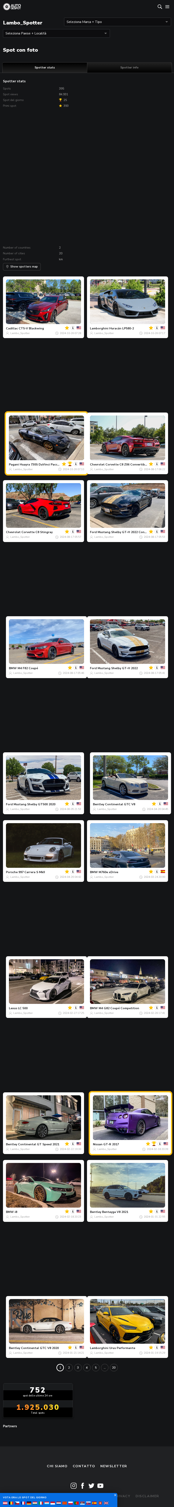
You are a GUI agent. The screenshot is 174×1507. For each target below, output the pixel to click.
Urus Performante (122, 1348)
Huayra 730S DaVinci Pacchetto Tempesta (50, 464)
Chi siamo (57, 1466)
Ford (93, 532)
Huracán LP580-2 (121, 328)
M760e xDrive (108, 872)
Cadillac (12, 328)
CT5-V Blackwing (31, 328)
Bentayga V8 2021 (115, 1212)
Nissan (97, 1144)
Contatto (84, 1466)
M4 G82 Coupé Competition (119, 1008)
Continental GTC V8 (120, 804)
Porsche (12, 872)
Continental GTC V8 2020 (40, 1348)
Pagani (14, 464)
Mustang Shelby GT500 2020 (34, 804)
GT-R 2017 (111, 1144)
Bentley (98, 804)
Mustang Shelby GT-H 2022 (118, 668)
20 (113, 1368)
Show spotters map (24, 267)
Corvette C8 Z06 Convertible (126, 464)
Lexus (13, 1008)
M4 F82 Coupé (28, 668)
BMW (13, 668)
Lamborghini (99, 328)
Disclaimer (147, 1496)
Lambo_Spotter (20, 333)
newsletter (113, 1466)
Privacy (122, 1496)
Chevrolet (97, 464)
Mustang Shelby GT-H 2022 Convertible (127, 532)
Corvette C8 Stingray (37, 532)
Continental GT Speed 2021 (38, 1144)
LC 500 (23, 1008)
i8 (16, 1212)
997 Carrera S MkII (31, 872)
